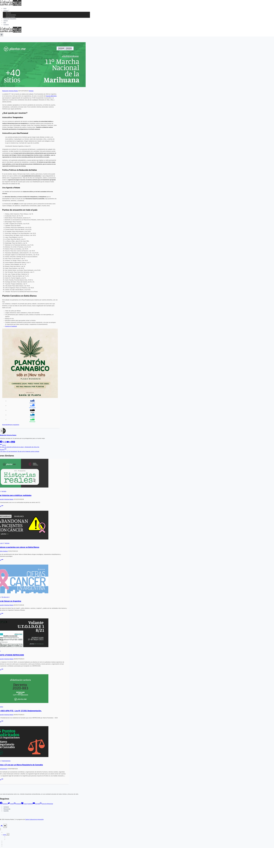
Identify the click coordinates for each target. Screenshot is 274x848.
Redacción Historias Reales (10, 91)
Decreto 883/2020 (51, 96)
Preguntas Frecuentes (9, 18)
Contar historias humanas (11, 14)
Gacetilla (6, 811)
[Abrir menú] (1, 34)
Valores (5, 20)
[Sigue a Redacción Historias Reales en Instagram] (6, 442)
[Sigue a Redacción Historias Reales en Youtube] (8, 442)
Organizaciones (6, 761)
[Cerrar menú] (0, 829)
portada (4, 491)
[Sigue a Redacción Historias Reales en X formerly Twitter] (4, 442)
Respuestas (7, 809)
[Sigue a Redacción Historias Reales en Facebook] (1, 442)
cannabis (5, 424)
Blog (4, 22)
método (4, 834)
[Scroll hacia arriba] (1, 826)
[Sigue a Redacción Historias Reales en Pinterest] (14, 442)
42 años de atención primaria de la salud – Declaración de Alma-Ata (19, 446)
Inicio (4, 8)
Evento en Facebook (11, 326)
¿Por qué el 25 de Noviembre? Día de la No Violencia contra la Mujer (19, 450)
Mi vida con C (5, 597)
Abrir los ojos (8, 12)
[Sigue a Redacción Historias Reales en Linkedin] (12, 442)
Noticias (31, 91)
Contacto (6, 24)
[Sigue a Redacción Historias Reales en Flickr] (10, 442)
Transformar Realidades (10, 16)
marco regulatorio (13, 424)
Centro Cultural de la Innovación (34, 819)
